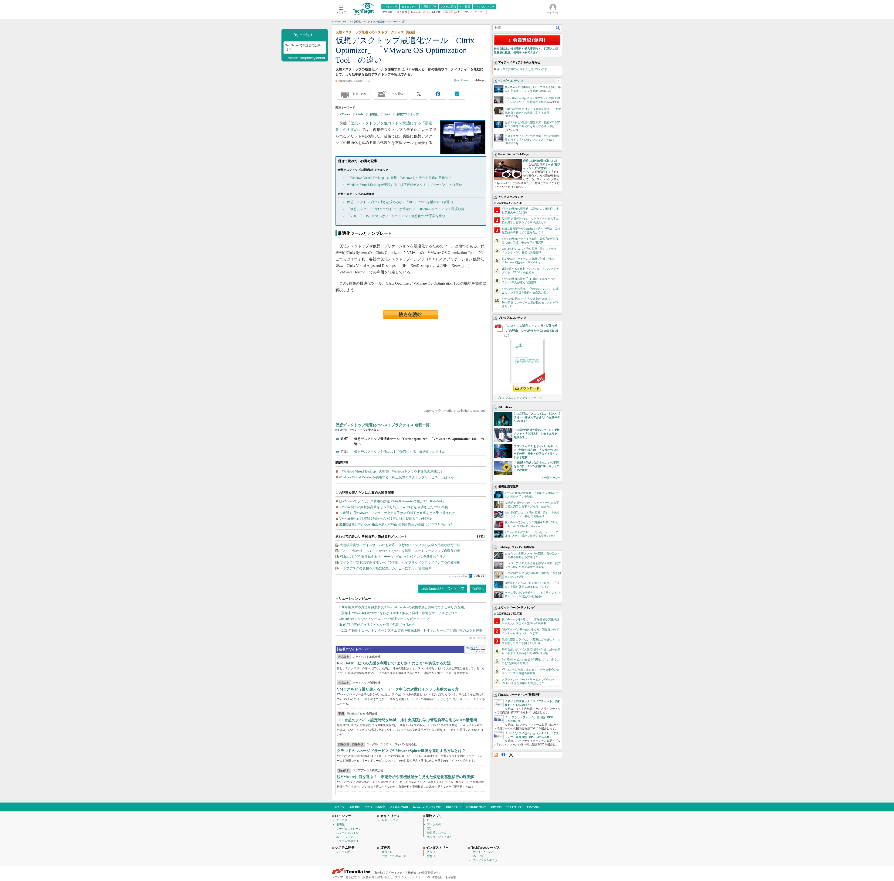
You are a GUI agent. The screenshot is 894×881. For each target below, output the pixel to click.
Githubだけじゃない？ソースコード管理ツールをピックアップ (384, 619)
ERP (429, 820)
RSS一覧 (477, 856)
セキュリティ (390, 820)
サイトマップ (514, 807)
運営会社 (437, 877)
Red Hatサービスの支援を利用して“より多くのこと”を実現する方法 (394, 663)
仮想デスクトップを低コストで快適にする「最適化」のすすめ (399, 451)
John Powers (462, 80)
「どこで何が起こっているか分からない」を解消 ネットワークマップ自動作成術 (400, 551)
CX (429, 828)
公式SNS (355, 877)
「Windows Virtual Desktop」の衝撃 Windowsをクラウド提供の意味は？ (399, 178)
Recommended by (458, 576)
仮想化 (373, 114)
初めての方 (533, 807)
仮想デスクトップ (407, 114)
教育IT (431, 856)
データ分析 (434, 824)
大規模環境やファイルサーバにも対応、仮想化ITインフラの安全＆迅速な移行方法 (400, 545)
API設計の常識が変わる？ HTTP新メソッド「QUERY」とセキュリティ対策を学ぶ (537, 433)
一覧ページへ (552, 477)
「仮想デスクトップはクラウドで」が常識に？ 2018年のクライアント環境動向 (405, 209)
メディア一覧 (340, 877)
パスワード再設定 (375, 807)
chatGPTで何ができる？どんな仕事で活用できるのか (377, 624)
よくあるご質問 (399, 807)
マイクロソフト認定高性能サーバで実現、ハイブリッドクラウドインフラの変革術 (400, 562)
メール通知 (396, 93)
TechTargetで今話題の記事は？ (303, 47)
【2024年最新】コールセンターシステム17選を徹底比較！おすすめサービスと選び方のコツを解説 (410, 630)
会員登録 (354, 807)
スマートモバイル (347, 832)
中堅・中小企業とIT (394, 856)
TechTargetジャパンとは (427, 807)
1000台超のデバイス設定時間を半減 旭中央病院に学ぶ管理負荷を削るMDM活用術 (407, 720)
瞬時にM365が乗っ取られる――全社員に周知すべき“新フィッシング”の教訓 (542, 164)
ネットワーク (344, 837)
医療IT (431, 852)
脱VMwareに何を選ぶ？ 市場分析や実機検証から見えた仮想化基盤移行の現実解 (405, 777)
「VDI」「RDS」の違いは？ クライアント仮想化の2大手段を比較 (396, 216)
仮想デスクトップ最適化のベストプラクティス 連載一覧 (382, 425)
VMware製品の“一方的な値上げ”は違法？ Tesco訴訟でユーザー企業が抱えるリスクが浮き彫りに (530, 302)
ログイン (339, 807)
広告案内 (368, 877)
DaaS (387, 114)
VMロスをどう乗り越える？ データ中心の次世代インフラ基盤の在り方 (393, 556)
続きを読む (411, 314)
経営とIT (387, 852)
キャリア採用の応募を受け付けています (522, 69)
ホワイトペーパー (483, 852)
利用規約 (496, 807)
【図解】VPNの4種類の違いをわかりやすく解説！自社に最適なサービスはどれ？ (398, 613)
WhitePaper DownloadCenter (475, 650)
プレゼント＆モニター (486, 860)
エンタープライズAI (439, 837)
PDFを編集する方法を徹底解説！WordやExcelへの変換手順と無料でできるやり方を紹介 (403, 607)
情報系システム (437, 832)
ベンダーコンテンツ (510, 80)
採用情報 (450, 877)
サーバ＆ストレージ (348, 828)
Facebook (503, 755)
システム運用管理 (347, 841)
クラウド (341, 820)
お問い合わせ (453, 807)
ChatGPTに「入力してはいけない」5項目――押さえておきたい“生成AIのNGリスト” (537, 417)
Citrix (359, 114)
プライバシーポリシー (409, 877)
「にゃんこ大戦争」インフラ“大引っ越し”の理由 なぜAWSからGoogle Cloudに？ (531, 330)
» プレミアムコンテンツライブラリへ (518, 397)
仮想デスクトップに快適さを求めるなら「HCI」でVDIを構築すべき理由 (400, 202)
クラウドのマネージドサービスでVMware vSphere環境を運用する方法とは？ (401, 751)
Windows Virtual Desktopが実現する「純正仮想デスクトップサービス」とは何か (404, 185)
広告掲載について (476, 807)
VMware (345, 114)
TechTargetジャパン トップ (442, 588)
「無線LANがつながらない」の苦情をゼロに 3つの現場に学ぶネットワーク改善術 (537, 466)
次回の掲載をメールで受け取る (359, 430)
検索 (558, 27)
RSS (496, 755)
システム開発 (344, 852)
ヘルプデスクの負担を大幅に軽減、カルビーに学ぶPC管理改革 (386, 568)
